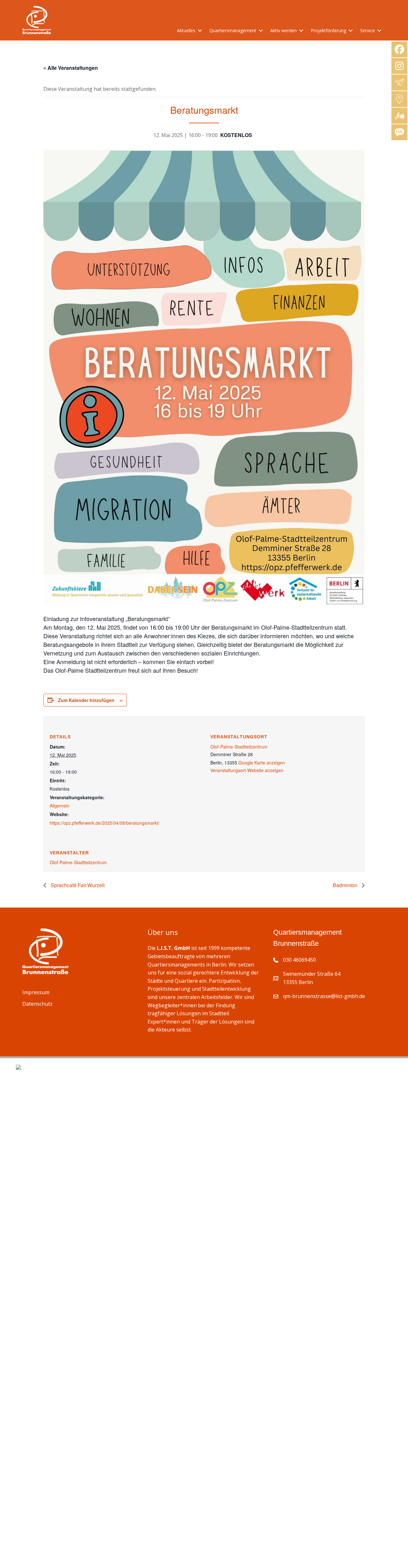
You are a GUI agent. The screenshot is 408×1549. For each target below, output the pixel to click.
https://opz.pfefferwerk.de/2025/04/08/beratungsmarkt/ (104, 823)
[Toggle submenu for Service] (379, 30)
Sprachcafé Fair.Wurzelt (77, 885)
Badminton (346, 885)
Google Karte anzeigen (261, 762)
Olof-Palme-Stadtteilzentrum (238, 746)
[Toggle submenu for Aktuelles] (200, 30)
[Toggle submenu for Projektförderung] (350, 30)
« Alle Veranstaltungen (70, 67)
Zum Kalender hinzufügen (86, 700)
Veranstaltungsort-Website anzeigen (246, 770)
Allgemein (59, 805)
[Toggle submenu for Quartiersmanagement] (261, 30)
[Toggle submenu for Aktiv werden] (301, 30)
